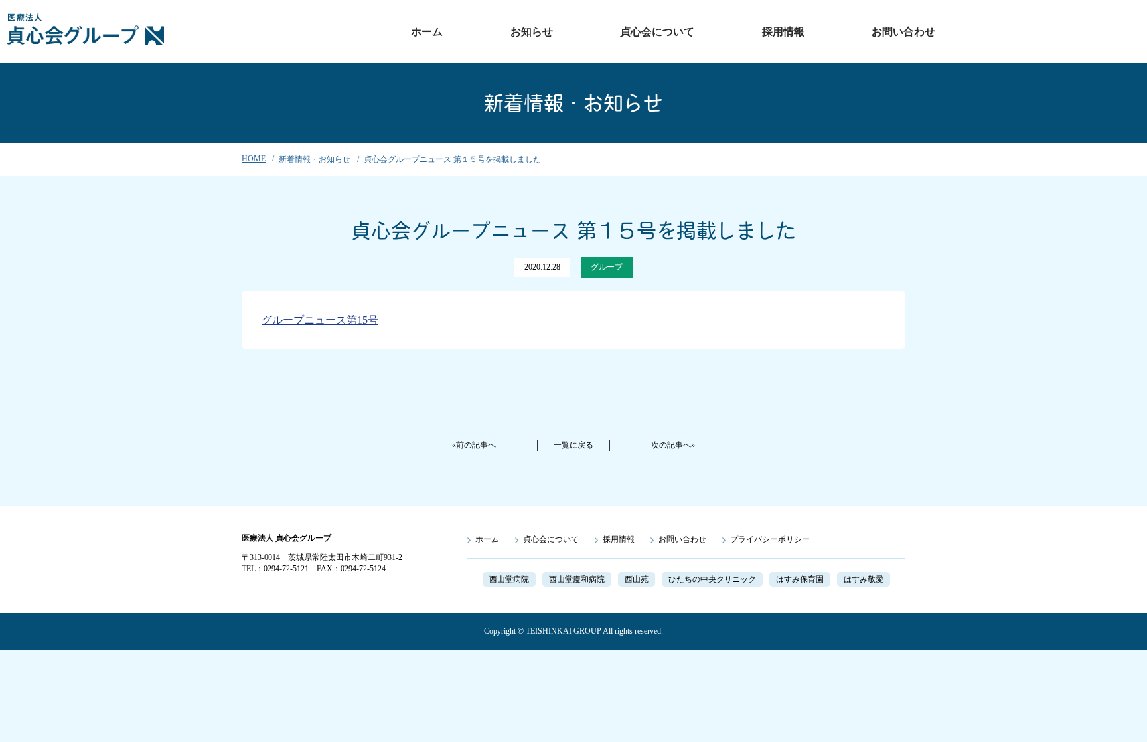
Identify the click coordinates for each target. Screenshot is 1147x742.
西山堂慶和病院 (577, 579)
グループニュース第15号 (320, 319)
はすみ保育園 (800, 579)
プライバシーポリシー (770, 539)
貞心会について (657, 31)
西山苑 (637, 579)
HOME (254, 158)
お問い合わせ (903, 31)
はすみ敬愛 (863, 579)
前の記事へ (476, 445)
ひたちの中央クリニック (712, 579)
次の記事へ (671, 445)
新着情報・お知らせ (314, 159)
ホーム (427, 31)
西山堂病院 (509, 579)
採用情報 (783, 31)
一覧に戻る (573, 445)
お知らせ (531, 31)
